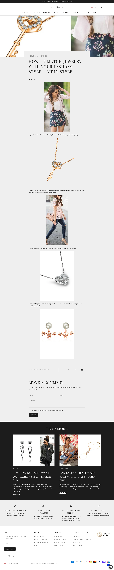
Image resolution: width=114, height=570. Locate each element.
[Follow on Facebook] (5, 556)
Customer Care (89, 13)
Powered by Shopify (53, 563)
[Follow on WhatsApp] (13, 556)
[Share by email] (82, 370)
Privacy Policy (67, 387)
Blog (35, 545)
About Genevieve (39, 536)
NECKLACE (35, 13)
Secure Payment (78, 545)
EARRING (46, 13)
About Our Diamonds (40, 539)
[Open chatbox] (111, 567)
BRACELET (65, 13)
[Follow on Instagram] (9, 556)
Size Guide (76, 542)
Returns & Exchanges (60, 539)
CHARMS (76, 13)
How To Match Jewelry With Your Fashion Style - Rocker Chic (32, 477)
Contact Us (76, 536)
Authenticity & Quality (41, 542)
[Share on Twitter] (68, 370)
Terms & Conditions (60, 542)
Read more (16, 494)
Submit (33, 415)
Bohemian (64, 469)
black (15, 469)
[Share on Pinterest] (75, 370)
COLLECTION (23, 13)
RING (56, 13)
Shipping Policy (59, 536)
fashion (44, 56)
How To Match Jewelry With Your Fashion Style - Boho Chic (78, 477)
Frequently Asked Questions (82, 539)
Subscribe (10, 549)
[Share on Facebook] (62, 370)
